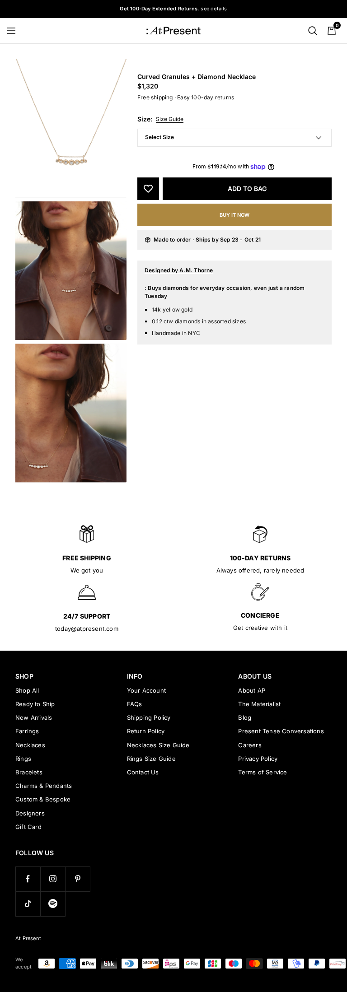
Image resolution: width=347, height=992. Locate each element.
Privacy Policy (257, 758)
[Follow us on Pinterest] (77, 878)
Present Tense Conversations (281, 731)
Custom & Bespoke (42, 799)
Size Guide (169, 119)
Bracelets (28, 772)
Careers (249, 745)
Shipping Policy (149, 717)
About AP (251, 690)
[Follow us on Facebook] (27, 878)
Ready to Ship (35, 704)
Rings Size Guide (151, 758)
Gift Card (28, 826)
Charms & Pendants (43, 785)
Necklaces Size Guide (158, 745)
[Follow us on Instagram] (52, 878)
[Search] (313, 31)
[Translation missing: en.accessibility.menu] (15, 31)
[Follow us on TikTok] (27, 903)
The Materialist (259, 704)
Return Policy (146, 731)
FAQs (134, 704)
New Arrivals (33, 717)
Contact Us (143, 772)
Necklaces (30, 745)
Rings (23, 758)
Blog (244, 717)
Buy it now (234, 215)
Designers (30, 813)
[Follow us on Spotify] (52, 903)
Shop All (27, 690)
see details (214, 8)
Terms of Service (262, 772)
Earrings (27, 731)
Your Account (146, 690)
